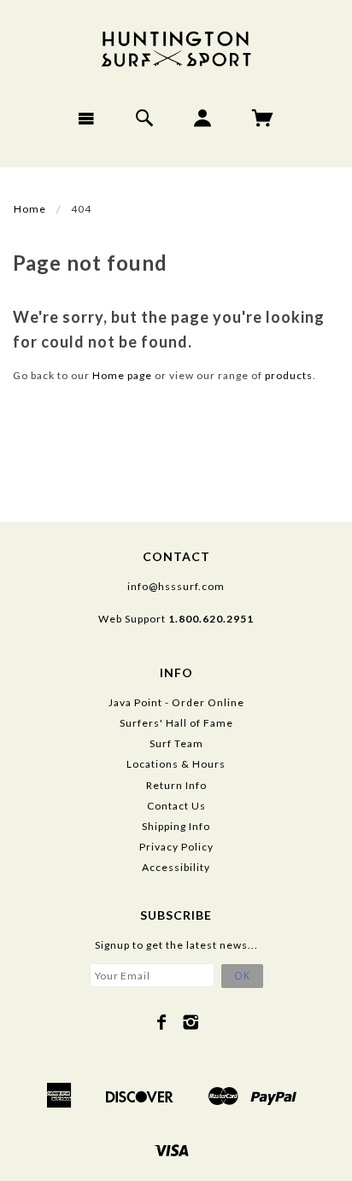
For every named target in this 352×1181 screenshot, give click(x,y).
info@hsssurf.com (176, 586)
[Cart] (263, 117)
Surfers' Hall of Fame (176, 722)
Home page (122, 375)
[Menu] (87, 117)
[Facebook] (162, 1022)
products (289, 375)
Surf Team (176, 743)
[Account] (203, 117)
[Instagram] (191, 1022)
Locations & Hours (176, 763)
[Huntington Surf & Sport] (176, 47)
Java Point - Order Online (176, 702)
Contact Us (176, 805)
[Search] (145, 117)
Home (30, 208)
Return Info (176, 785)
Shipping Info (176, 826)
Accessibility (176, 867)
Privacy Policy (176, 846)
